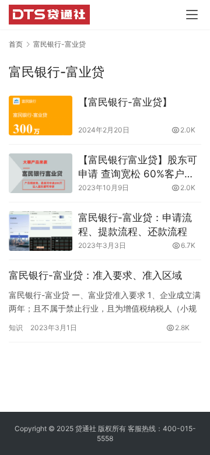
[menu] (192, 14)
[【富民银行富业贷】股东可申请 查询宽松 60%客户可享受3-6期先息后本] (40, 173)
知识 (16, 327)
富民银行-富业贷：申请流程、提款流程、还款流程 (135, 224)
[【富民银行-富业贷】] (40, 115)
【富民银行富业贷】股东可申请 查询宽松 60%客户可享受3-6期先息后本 (137, 167)
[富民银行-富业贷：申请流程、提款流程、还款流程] (40, 231)
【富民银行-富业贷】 (125, 102)
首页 (16, 44)
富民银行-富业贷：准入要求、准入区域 (95, 275)
